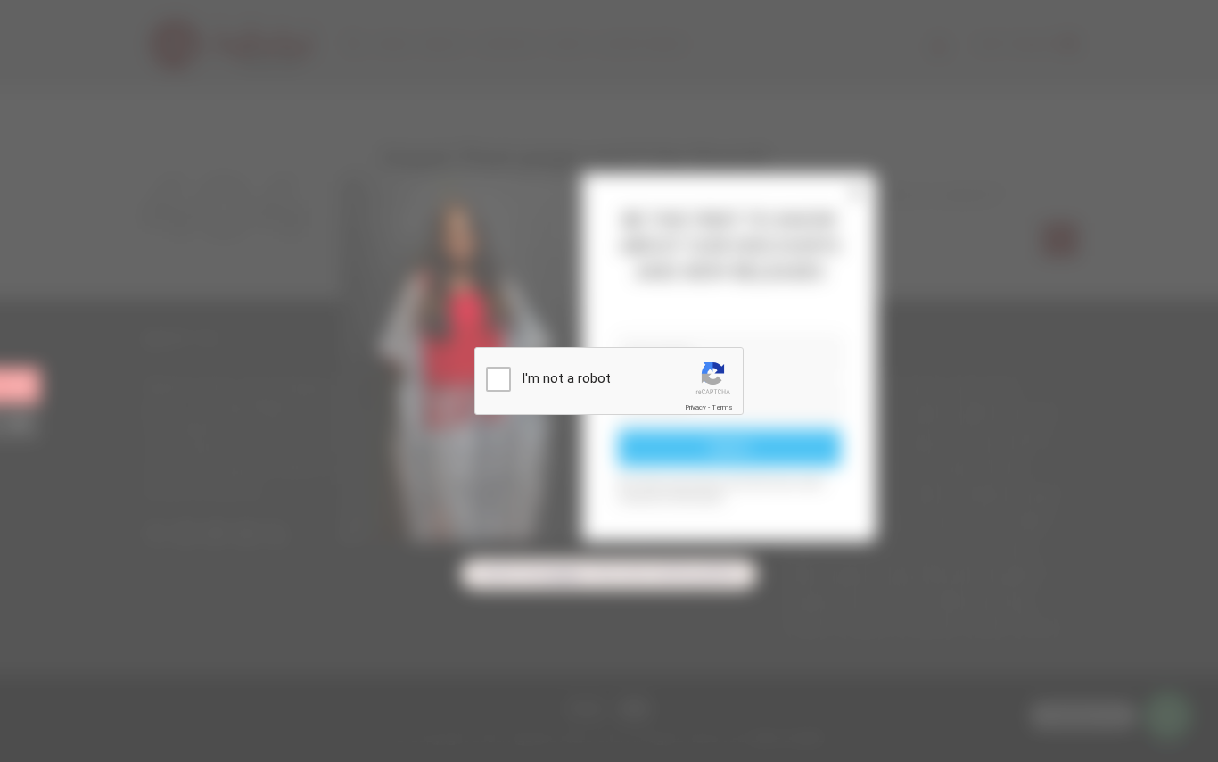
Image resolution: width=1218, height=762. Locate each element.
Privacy (695, 407)
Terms (722, 407)
